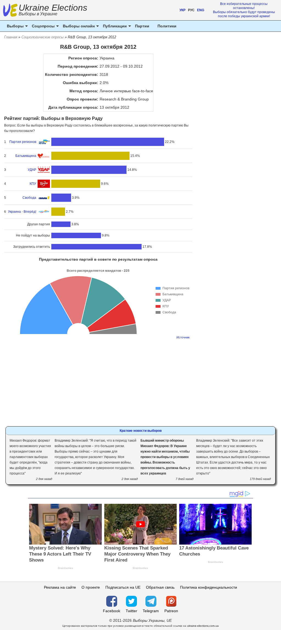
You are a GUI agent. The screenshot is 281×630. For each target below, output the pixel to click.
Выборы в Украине (38, 13)
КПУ (33, 184)
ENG (200, 10)
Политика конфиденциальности (208, 587)
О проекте (91, 587)
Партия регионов (22, 142)
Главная (10, 37)
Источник (183, 337)
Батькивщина (25, 156)
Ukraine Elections (53, 10)
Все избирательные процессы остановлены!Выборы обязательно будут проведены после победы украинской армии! (244, 10)
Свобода (29, 198)
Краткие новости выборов (141, 431)
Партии (142, 26)
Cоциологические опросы (42, 37)
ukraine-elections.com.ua (203, 625)
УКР (182, 10)
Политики (167, 26)
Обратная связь (160, 587)
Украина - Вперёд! (22, 212)
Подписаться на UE (122, 587)
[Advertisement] (98, 381)
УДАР (32, 170)
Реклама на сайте (60, 587)
